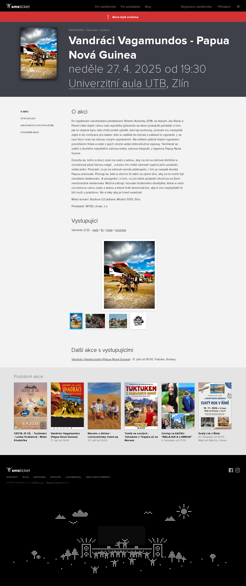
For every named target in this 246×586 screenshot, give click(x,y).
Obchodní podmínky (98, 477)
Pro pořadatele (130, 7)
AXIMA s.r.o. (38, 482)
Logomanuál (73, 477)
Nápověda (39, 477)
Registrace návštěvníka (196, 7)
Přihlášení (224, 7)
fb (102, 230)
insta (109, 230)
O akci (24, 111)
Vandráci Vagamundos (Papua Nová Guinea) (100, 359)
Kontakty (12, 477)
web (95, 230)
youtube (120, 230)
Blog (148, 7)
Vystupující (28, 118)
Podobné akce (30, 132)
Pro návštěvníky (105, 7)
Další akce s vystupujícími (37, 125)
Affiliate (55, 477)
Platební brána (53, 482)
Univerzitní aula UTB (117, 84)
